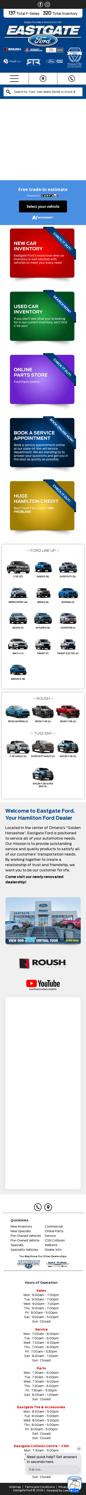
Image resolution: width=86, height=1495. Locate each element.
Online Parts (54, 1231)
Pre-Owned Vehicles (26, 1236)
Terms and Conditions (40, 1487)
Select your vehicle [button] (43, 206)
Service (50, 1236)
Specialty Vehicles (24, 1249)
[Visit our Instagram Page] (46, 4)
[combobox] (43, 91)
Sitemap (15, 1487)
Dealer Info (53, 1249)
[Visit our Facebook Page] (39, 4)
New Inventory (21, 1226)
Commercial (54, 1226)
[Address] (43, 79)
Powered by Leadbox (61, 1490)
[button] (5, 142)
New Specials (21, 1231)
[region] (43, 142)
